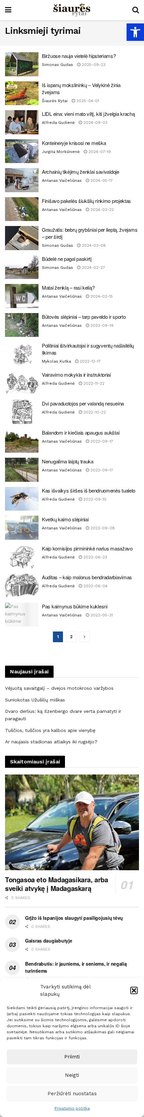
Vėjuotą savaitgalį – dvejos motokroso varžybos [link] (59, 688)
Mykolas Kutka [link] (56, 361)
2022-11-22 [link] (93, 383)
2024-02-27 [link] (92, 267)
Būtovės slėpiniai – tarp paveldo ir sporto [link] (84, 316)
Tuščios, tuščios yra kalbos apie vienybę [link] (50, 730)
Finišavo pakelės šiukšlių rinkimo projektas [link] (86, 200)
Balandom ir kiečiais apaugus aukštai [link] (80, 432)
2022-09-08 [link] (102, 528)
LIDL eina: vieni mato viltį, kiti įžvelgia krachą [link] (88, 113)
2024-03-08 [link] (93, 245)
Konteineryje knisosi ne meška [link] (74, 142)
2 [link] (71, 636)
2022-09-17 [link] (101, 441)
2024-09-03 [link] (94, 122)
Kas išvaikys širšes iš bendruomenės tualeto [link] (88, 490)
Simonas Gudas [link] (57, 64)
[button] (134, 990)
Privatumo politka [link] (72, 1108)
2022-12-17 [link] (89, 361)
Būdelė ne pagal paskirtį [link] (67, 258)
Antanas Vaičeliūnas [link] (62, 180)
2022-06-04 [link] (94, 586)
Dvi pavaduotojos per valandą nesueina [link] (83, 403)
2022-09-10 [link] (94, 499)
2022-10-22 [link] (94, 412)
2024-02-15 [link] (101, 296)
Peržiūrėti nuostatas (72, 1094)
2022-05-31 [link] (101, 615)
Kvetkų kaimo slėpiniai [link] (65, 519)
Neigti (72, 1075)
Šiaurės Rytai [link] (55, 100)
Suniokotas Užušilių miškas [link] (35, 699)
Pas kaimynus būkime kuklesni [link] (74, 606)
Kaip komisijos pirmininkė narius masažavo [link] (87, 548)
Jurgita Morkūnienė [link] (61, 151)
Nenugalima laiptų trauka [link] (67, 461)
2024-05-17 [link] (101, 180)
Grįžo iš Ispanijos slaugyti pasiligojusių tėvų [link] (74, 917)
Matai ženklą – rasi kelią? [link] (68, 287)
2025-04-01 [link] (87, 100)
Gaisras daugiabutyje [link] (48, 940)
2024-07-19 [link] (99, 151)
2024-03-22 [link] (101, 209)
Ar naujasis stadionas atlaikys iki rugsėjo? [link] (51, 741)
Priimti (72, 1057)
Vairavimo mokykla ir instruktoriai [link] (76, 374)
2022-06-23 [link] (94, 557)
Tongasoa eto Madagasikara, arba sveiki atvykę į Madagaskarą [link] (56, 884)
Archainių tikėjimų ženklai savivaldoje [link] (80, 171)
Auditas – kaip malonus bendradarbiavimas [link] (87, 577)
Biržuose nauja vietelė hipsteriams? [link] (79, 55)
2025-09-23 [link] (92, 64)
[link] (135, 32)
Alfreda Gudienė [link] (58, 122)
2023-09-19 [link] (101, 325)
